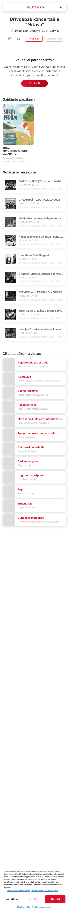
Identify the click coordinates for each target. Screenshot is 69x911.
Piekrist (55, 899)
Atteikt (33, 899)
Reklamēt (34, 38)
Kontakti (34, 83)
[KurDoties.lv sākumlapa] (34, 7)
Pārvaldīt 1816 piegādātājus (18, 891)
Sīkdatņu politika (23, 907)
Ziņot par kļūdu (54, 38)
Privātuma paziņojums (41, 907)
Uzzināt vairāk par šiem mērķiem (44, 891)
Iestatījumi (12, 899)
